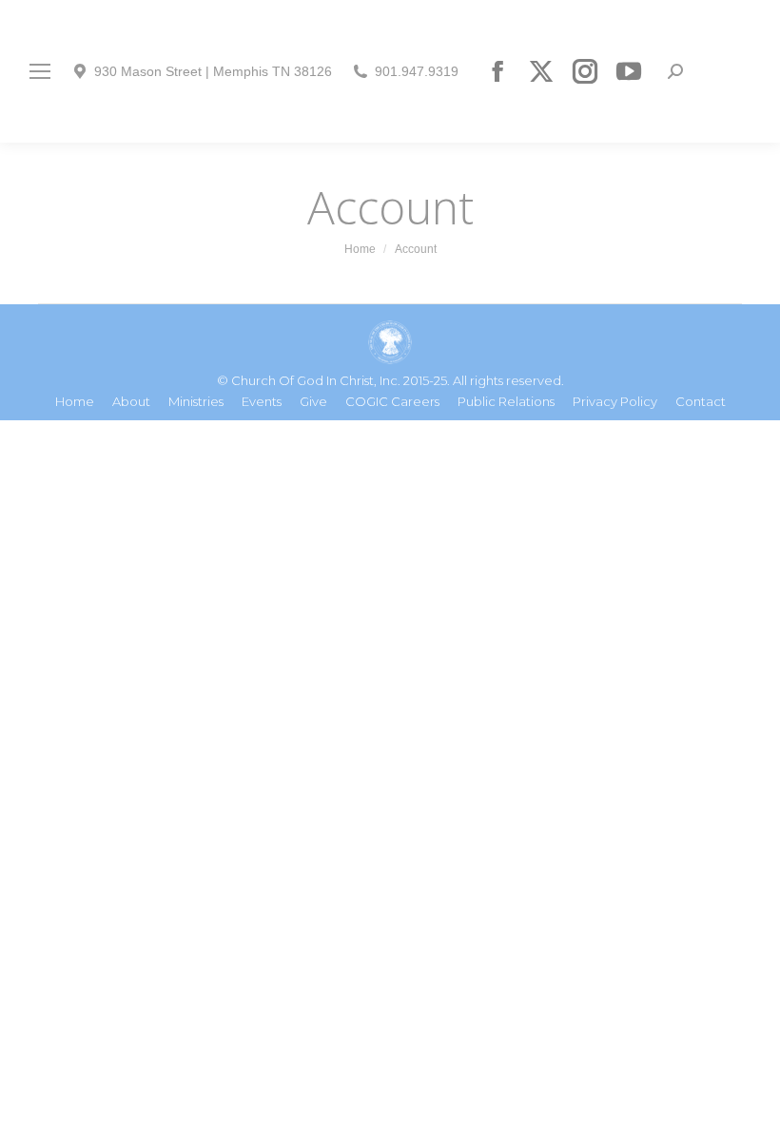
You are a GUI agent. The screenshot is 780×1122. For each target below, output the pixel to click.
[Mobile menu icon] (40, 71)
